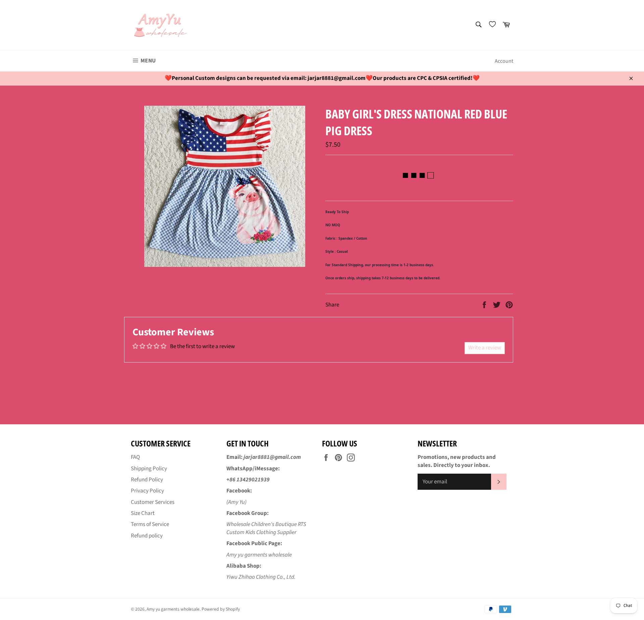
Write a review (484, 348)
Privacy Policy (147, 491)
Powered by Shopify (221, 609)
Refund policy (147, 536)
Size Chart (143, 513)
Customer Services (152, 502)
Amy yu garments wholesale (173, 609)
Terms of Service (150, 524)
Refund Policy (147, 480)
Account (504, 61)
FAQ (135, 457)
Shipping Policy (149, 469)
